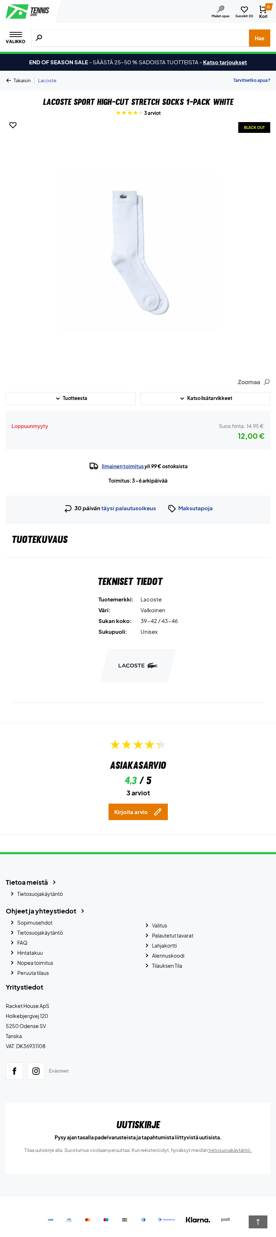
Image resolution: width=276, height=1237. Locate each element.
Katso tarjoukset (225, 62)
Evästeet (59, 1071)
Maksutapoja (195, 507)
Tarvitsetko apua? (251, 80)
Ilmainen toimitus (123, 466)
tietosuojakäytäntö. (230, 1150)
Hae (259, 38)
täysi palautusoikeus (128, 507)
